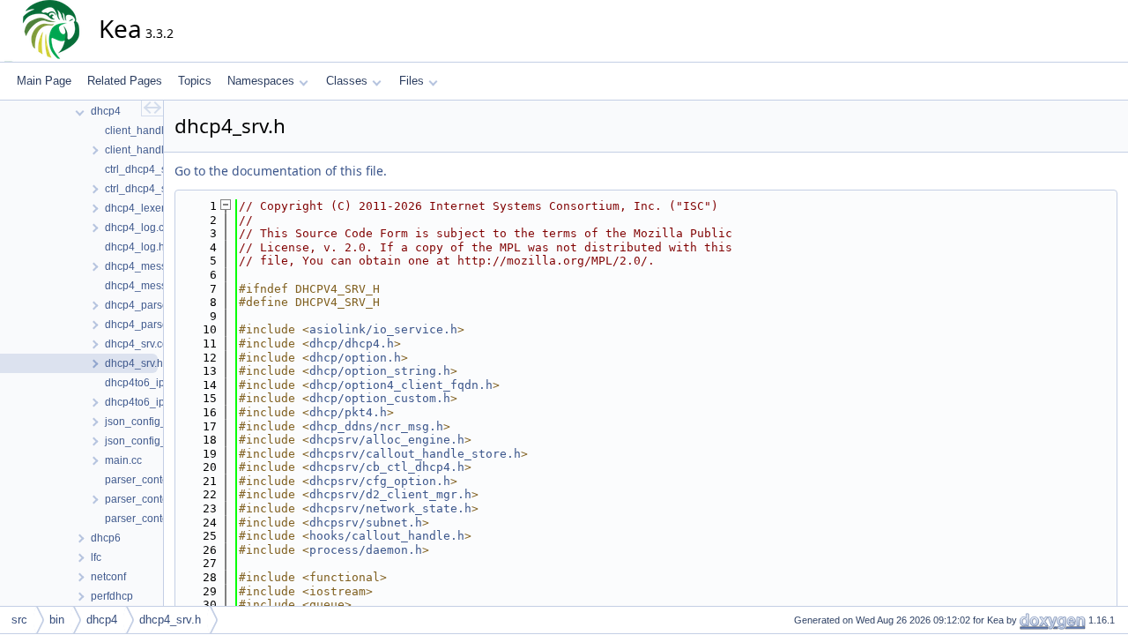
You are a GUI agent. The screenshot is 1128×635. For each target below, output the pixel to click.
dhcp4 (101, 619)
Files (411, 80)
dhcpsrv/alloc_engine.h (386, 439)
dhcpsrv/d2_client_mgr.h (390, 494)
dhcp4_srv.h (170, 619)
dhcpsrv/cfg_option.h (379, 481)
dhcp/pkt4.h (348, 412)
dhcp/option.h (355, 357)
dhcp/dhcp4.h (351, 343)
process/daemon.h (365, 550)
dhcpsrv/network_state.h (390, 508)
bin (56, 619)
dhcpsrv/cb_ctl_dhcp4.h (386, 467)
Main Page (44, 80)
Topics (195, 80)
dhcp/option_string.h (379, 370)
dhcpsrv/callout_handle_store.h (415, 453)
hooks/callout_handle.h (386, 535)
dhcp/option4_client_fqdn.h (401, 385)
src (19, 619)
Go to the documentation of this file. (280, 170)
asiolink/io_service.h (383, 329)
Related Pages (124, 80)
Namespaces (260, 80)
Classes (346, 80)
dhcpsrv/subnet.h (365, 522)
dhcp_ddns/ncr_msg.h (376, 426)
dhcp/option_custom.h (379, 398)
